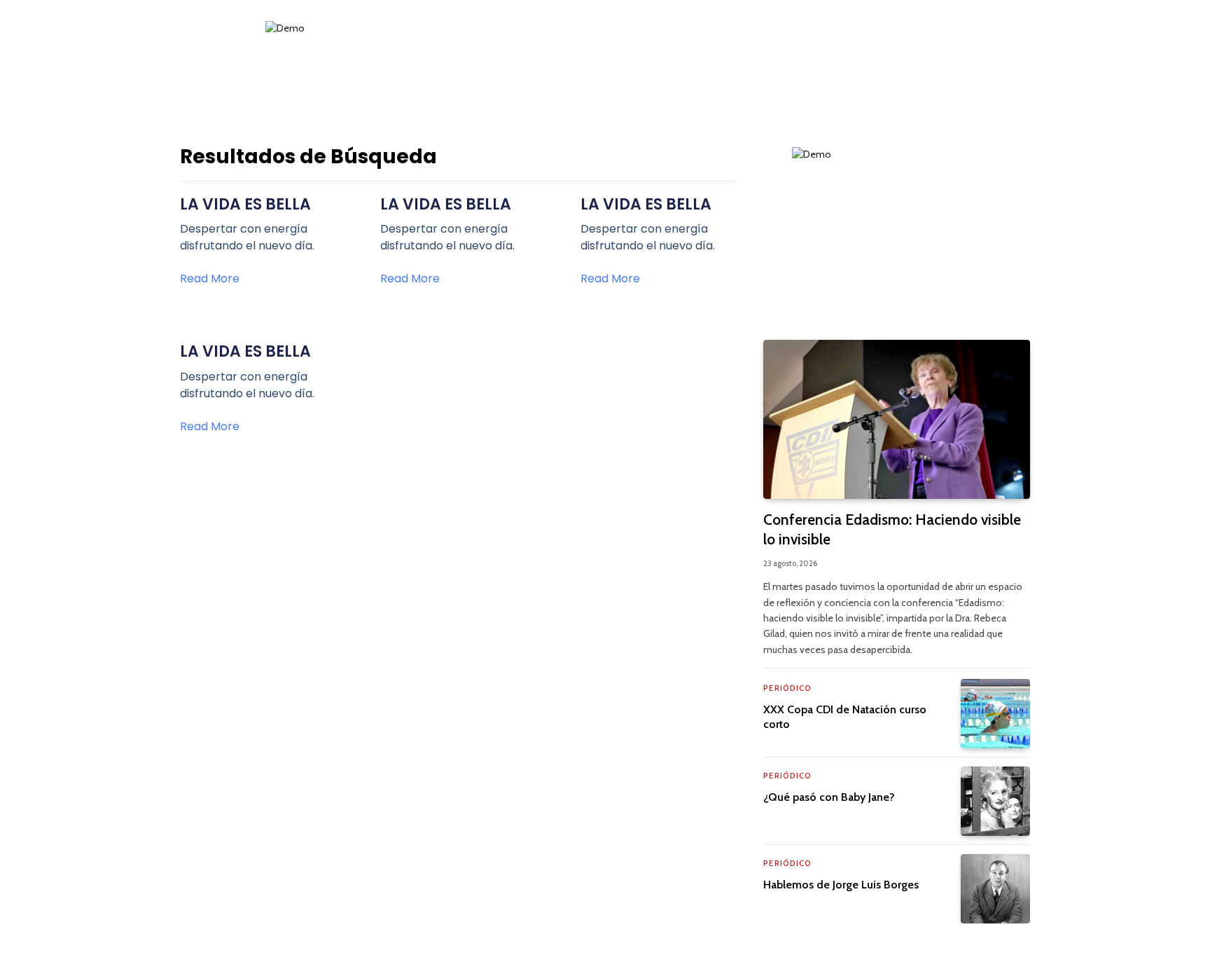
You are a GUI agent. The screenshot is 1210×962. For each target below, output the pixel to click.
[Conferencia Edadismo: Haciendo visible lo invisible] (896, 419)
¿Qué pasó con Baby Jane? (829, 797)
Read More (209, 278)
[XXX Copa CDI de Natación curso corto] (995, 713)
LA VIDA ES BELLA (245, 204)
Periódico (787, 688)
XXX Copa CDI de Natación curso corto (844, 717)
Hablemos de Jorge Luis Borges (841, 884)
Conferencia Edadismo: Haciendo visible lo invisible (892, 530)
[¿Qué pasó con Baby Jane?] (995, 801)
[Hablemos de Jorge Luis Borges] (995, 888)
